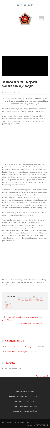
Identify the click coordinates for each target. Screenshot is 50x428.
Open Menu (41, 18)
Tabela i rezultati (42, 376)
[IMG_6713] (25, 66)
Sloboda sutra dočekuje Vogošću (16, 352)
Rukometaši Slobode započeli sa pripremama (21, 347)
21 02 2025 (8, 92)
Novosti (20, 92)
